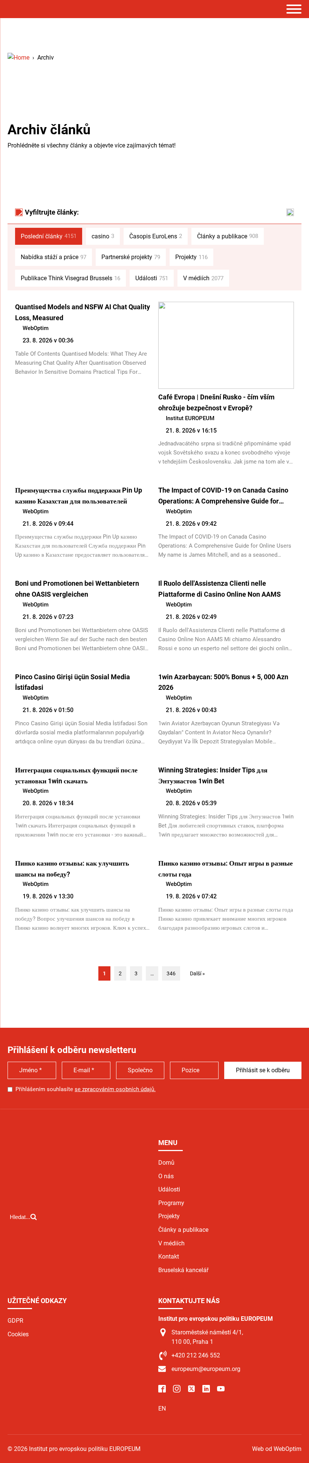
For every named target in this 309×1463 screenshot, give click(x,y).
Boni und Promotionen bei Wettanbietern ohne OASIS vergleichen (77, 588)
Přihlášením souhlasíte (85, 1089)
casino (103, 236)
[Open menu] (293, 9)
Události (151, 278)
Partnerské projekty (130, 257)
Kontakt (168, 1256)
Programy (171, 1203)
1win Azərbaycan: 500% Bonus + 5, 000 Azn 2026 (223, 682)
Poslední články (48, 236)
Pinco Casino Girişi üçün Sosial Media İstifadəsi (72, 682)
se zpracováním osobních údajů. (115, 1089)
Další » (197, 973)
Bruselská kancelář (183, 1270)
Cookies (18, 1334)
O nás (166, 1176)
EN (162, 1408)
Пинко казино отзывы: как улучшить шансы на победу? (72, 868)
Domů (166, 1162)
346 (171, 973)
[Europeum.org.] (18, 57)
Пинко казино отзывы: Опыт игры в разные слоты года (225, 868)
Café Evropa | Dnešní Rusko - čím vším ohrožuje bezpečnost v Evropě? (216, 402)
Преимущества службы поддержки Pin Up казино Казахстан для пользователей (78, 495)
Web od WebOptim (276, 1448)
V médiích (203, 278)
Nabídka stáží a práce (53, 257)
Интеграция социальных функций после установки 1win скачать (76, 775)
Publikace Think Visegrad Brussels (70, 278)
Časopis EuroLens (155, 236)
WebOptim (36, 328)
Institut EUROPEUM (190, 418)
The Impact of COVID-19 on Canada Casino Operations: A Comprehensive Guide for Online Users (223, 496)
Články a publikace (227, 236)
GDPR (15, 1320)
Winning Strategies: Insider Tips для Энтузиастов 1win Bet (213, 775)
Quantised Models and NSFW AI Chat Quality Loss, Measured (82, 312)
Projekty (191, 257)
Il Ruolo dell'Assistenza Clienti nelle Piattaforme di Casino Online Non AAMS (219, 588)
